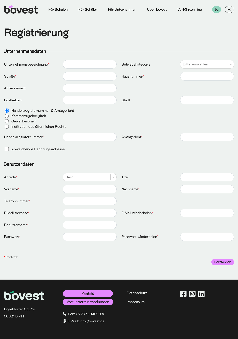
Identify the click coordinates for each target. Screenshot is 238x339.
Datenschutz (137, 293)
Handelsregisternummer (23, 137)
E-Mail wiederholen (136, 213)
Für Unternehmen (122, 9)
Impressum (136, 302)
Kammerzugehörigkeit (28, 116)
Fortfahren (222, 262)
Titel (125, 177)
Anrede (10, 177)
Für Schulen (58, 9)
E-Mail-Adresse (16, 213)
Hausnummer (132, 76)
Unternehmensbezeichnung (26, 64)
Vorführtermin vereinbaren (88, 302)
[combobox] (183, 64)
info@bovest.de (92, 321)
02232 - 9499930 (90, 314)
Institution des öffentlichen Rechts (38, 127)
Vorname (11, 189)
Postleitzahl (13, 100)
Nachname (129, 189)
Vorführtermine (189, 9)
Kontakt (88, 293)
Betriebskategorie (135, 64)
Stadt (125, 100)
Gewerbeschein (23, 121)
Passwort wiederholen (139, 237)
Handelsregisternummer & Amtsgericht (42, 111)
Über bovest (157, 9)
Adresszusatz (15, 88)
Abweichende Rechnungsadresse (38, 149)
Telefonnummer (16, 201)
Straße (9, 76)
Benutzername (15, 225)
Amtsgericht (131, 137)
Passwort (11, 237)
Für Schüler (87, 9)
